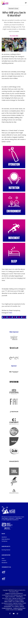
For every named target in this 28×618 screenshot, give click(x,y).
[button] (26, 3)
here (10, 313)
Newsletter (4, 562)
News (3, 558)
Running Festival (6, 550)
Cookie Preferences (7, 608)
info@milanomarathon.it (12, 520)
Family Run (4, 541)
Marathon (4, 537)
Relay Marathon (6, 539)
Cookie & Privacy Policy (19, 608)
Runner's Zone (13, 8)
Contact (4, 560)
